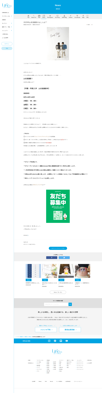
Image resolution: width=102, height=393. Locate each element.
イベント (38, 367)
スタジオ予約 (45, 329)
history (40, 381)
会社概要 (33, 381)
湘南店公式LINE (37, 184)
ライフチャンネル (40, 360)
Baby (60, 362)
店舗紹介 (48, 360)
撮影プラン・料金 (70, 360)
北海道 (48, 362)
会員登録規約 (68, 381)
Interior (70, 17)
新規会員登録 (70, 329)
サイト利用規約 (59, 381)
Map (83, 17)
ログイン (7, 43)
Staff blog (64, 17)
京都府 (54, 367)
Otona (60, 371)
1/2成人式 (61, 367)
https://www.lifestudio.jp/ (41, 136)
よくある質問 (89, 363)
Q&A (68, 367)
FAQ (87, 17)
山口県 (54, 369)
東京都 (48, 365)
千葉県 (48, 369)
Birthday (60, 369)
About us (33, 17)
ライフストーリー (80, 365)
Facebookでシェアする (51, 257)
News (43, 17)
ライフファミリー (80, 362)
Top (28, 17)
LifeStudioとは (30, 363)
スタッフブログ (80, 367)
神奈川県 (48, 371)
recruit (51, 381)
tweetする (64, 257)
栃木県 (54, 362)
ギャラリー (61, 360)
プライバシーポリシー (78, 381)
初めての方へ (69, 362)
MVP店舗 (38, 365)
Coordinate (77, 17)
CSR (46, 381)
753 (60, 365)
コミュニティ (79, 360)
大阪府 (54, 365)
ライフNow (39, 362)
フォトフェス (39, 369)
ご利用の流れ (89, 360)
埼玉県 (48, 367)
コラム (38, 371)
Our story (57, 17)
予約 (7, 48)
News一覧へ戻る (58, 292)
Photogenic (50, 17)
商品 (67, 365)
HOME (29, 360)
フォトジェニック (80, 369)
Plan (39, 17)
